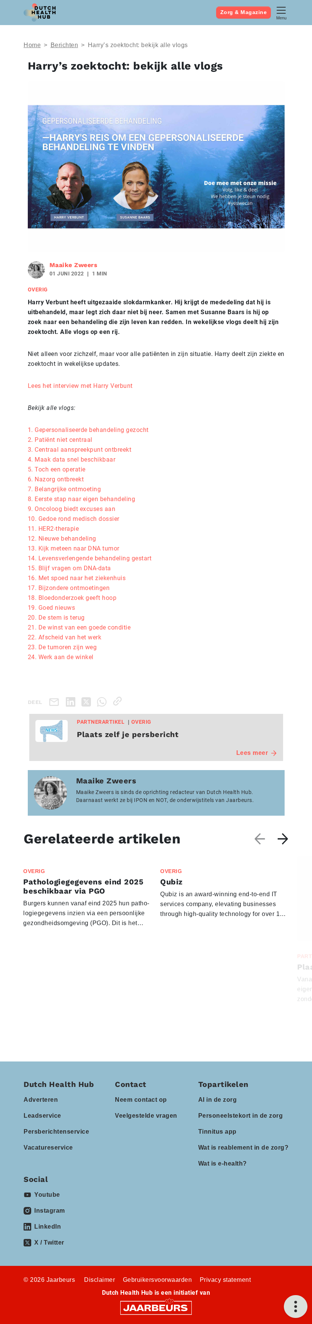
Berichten (64, 45)
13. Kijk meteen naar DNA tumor (73, 548)
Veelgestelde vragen (146, 1115)
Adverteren (41, 1099)
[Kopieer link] (119, 701)
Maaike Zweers (73, 265)
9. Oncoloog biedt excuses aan (72, 509)
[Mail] (55, 702)
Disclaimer (99, 1280)
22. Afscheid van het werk (65, 637)
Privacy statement (225, 1280)
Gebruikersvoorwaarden (157, 1280)
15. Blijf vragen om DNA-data (69, 568)
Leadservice (42, 1115)
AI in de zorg (217, 1099)
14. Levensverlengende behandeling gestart (90, 558)
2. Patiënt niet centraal (60, 439)
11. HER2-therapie (53, 528)
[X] (87, 701)
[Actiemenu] (295, 1306)
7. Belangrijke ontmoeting (64, 489)
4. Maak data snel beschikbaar (72, 459)
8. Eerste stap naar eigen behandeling (81, 499)
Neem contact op (141, 1099)
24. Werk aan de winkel (61, 657)
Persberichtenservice (56, 1131)
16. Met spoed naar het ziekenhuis (77, 578)
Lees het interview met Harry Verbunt (80, 385)
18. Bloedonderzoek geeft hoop (72, 597)
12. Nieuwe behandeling (62, 538)
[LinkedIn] (72, 701)
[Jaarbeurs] (156, 1307)
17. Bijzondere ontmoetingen (69, 588)
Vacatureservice (48, 1147)
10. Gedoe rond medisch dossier (73, 518)
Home (32, 45)
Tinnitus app (217, 1131)
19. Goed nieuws (51, 607)
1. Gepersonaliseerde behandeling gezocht (88, 429)
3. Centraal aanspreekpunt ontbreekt (80, 449)
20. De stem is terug (56, 617)
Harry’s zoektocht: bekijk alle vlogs (138, 45)
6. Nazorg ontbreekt (56, 479)
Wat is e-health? (222, 1163)
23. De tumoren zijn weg (62, 647)
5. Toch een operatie (57, 469)
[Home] (40, 12)
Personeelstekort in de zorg (240, 1115)
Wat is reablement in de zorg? (243, 1147)
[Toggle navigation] (281, 12)
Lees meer (252, 753)
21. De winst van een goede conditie (79, 627)
